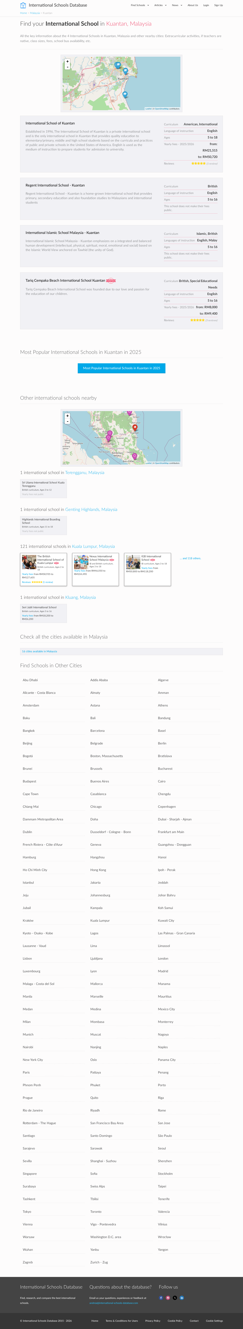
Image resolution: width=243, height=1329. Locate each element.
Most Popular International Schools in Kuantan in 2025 (121, 368)
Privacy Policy (152, 1321)
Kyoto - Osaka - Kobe (38, 933)
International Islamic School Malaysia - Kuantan (62, 233)
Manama (164, 983)
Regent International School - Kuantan (55, 185)
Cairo (161, 781)
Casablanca (98, 794)
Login (206, 5)
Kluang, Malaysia (80, 597)
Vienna (28, 1224)
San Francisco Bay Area (106, 1123)
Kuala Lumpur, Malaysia (93, 546)
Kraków (28, 920)
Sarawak (96, 1148)
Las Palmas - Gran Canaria (176, 933)
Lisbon (27, 958)
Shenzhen (165, 1161)
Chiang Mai (31, 806)
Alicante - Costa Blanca (39, 692)
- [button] (67, 66)
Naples (163, 1047)
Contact (194, 1321)
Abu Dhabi (30, 680)
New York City (33, 1059)
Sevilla (27, 1161)
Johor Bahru (166, 895)
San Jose (164, 1123)
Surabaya (29, 1186)
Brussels (96, 768)
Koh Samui (165, 908)
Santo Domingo (101, 1135)
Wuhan (28, 1249)
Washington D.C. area (105, 1237)
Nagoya (163, 1034)
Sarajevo (29, 1148)
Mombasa (97, 1021)
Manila (27, 996)
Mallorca (96, 983)
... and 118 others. (190, 558)
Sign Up (218, 5)
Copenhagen (167, 806)
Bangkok (29, 730)
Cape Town (30, 794)
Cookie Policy (175, 1321)
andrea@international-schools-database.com (113, 1303)
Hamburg (29, 857)
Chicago (96, 806)
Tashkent (29, 1199)
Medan (28, 1009)
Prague (28, 1097)
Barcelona (97, 730)
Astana (95, 705)
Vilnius (162, 1224)
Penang (163, 1072)
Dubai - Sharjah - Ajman (175, 819)
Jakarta (95, 882)
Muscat (95, 1034)
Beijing (27, 743)
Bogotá (28, 756)
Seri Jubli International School (39, 607)
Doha (94, 819)
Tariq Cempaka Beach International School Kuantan (65, 280)
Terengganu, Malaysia (84, 473)
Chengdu (164, 794)
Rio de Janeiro (33, 1110)
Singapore (30, 1173)
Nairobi (28, 1047)
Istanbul (28, 882)
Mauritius (164, 996)
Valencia (164, 1211)
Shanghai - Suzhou (103, 1161)
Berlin (162, 743)
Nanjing (95, 1047)
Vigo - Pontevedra (103, 1224)
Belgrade (96, 743)
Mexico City (166, 1009)
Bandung (164, 718)
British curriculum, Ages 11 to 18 (37, 527)
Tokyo (27, 1211)
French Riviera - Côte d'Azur (43, 844)
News (175, 5)
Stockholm (165, 1173)
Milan (27, 1021)
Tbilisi (94, 1199)
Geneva (95, 844)
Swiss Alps (97, 1186)
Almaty (95, 692)
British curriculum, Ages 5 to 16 (37, 611)
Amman (163, 692)
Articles (158, 5)
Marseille (96, 996)
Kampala (96, 908)
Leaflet (148, 108)
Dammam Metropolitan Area (43, 819)
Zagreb (28, 1262)
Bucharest (165, 768)
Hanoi (162, 857)
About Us (193, 5)
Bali (93, 718)
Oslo (93, 1059)
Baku (26, 718)
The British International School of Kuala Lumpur (50, 559)
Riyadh (95, 1110)
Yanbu (94, 1249)
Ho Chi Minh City (35, 870)
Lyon (93, 971)
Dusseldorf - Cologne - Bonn (110, 832)
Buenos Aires (99, 781)
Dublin (27, 832)
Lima (93, 946)
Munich (28, 1034)
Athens (163, 705)
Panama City (167, 1059)
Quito (94, 1097)
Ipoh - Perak (166, 870)
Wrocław (164, 1237)
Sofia (93, 1173)
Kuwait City (166, 920)
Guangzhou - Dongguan (174, 844)
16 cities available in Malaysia (39, 651)
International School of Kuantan (50, 123)
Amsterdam (31, 705)
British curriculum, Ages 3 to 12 (37, 490)
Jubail (27, 908)
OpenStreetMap (162, 108)
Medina (95, 1009)
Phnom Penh (32, 1085)
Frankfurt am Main (171, 832)
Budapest (29, 781)
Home (23, 13)
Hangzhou (97, 857)
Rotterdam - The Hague (39, 1123)
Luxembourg (31, 971)
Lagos (94, 933)
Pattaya (95, 1072)
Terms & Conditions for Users (122, 1321)
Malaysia (35, 13)
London (163, 958)
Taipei (162, 1186)
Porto (162, 1085)
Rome (162, 1110)
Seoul (162, 1148)
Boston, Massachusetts (106, 756)
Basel (162, 730)
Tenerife (164, 1199)
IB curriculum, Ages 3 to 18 (154, 564)
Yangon (163, 1249)
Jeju (25, 895)
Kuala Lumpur (100, 920)
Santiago (29, 1135)
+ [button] (67, 61)
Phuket (95, 1085)
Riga (161, 1097)
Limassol (164, 946)
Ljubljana (96, 958)
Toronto (95, 1211)
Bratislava (165, 756)
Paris (26, 1072)
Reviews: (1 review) (37, 582)
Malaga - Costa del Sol (38, 983)
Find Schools (138, 5)
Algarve (163, 680)
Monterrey (165, 1021)
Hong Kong (98, 870)
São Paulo (165, 1135)
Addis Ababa (99, 680)
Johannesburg (100, 895)
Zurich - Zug (99, 1262)
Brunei (27, 768)
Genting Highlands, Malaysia (91, 510)
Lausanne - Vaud (34, 946)
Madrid (163, 971)
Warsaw (28, 1237)
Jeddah (163, 882)
